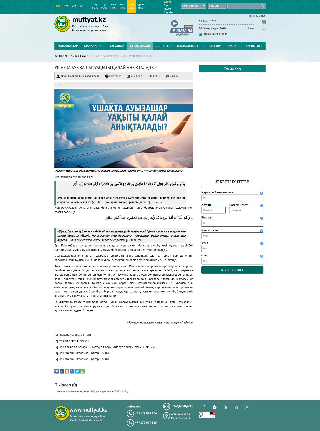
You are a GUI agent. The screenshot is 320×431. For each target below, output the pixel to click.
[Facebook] (62, 371)
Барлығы (253, 46)
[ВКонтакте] (56, 371)
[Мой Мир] (72, 371)
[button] (181, 20)
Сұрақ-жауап (140, 46)
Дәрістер (163, 46)
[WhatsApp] (82, 371)
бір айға (169, 12)
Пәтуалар (116, 46)
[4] (175, 260)
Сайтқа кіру (122, 391)
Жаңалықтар (68, 46)
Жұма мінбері (187, 46)
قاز (81, 5)
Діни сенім (212, 46)
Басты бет (60, 55)
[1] (148, 202)
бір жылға (167, 7)
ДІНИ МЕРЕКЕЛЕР (214, 34)
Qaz (74, 5)
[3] (164, 249)
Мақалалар (93, 46)
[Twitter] (77, 371)
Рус (66, 5)
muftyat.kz (115, 76)
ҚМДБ (232, 46)
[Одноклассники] (67, 371)
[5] (116, 295)
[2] (128, 240)
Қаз (58, 5)
